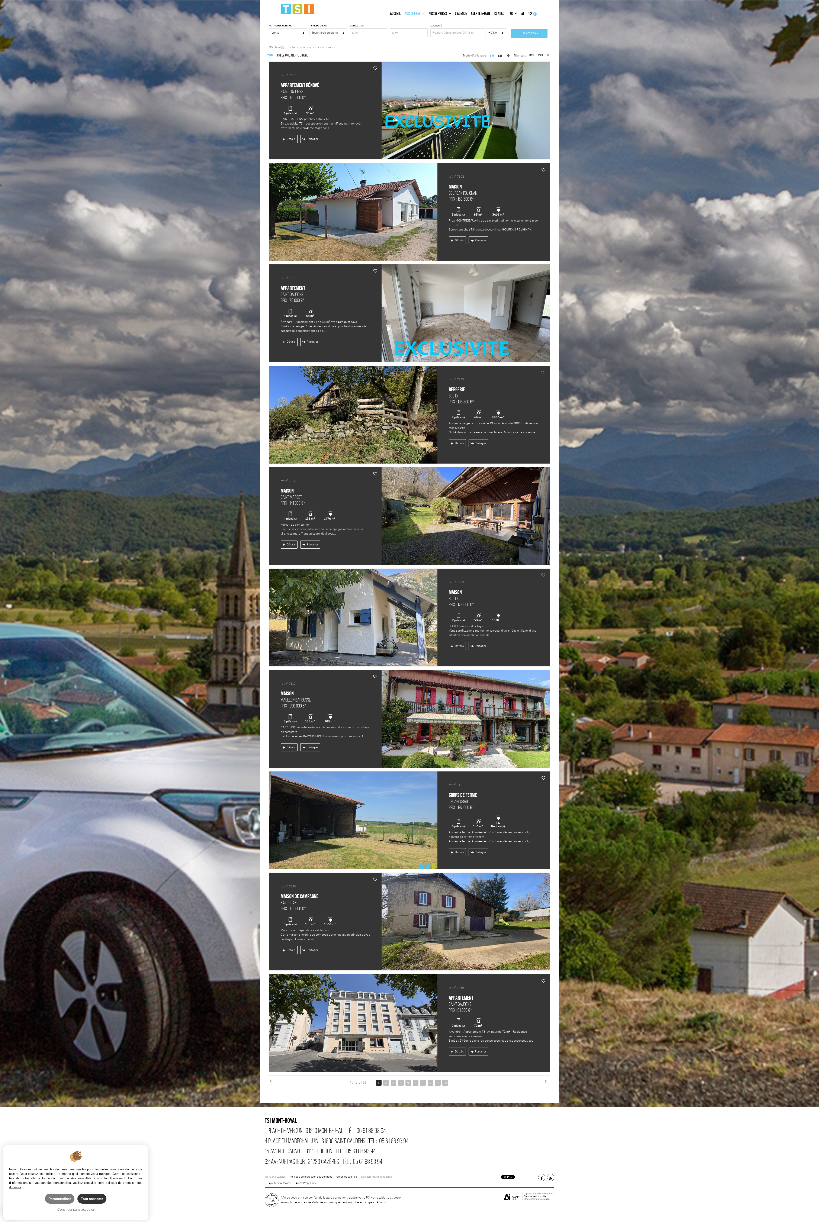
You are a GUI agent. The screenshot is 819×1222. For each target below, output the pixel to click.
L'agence (461, 13)
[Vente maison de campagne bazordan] (466, 921)
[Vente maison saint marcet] (466, 516)
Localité (436, 25)
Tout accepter (92, 1198)
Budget (355, 25)
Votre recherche (280, 25)
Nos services (438, 13)
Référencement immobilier (537, 1199)
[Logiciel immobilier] (512, 1196)
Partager (312, 139)
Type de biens (318, 25)
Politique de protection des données (311, 1176)
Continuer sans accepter (75, 1209)
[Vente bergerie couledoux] (353, 415)
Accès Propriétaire (306, 1183)
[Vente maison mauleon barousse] (466, 719)
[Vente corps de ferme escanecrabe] (353, 820)
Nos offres (413, 13)
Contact (500, 13)
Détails (291, 139)
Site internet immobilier (535, 1196)
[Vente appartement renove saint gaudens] (466, 110)
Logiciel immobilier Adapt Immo (539, 1193)
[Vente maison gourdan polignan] (353, 212)
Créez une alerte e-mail (292, 55)
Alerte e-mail (480, 13)
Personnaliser (59, 1198)
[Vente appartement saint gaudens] (466, 313)
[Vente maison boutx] (353, 617)
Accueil (395, 13)
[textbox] (457, 32)
